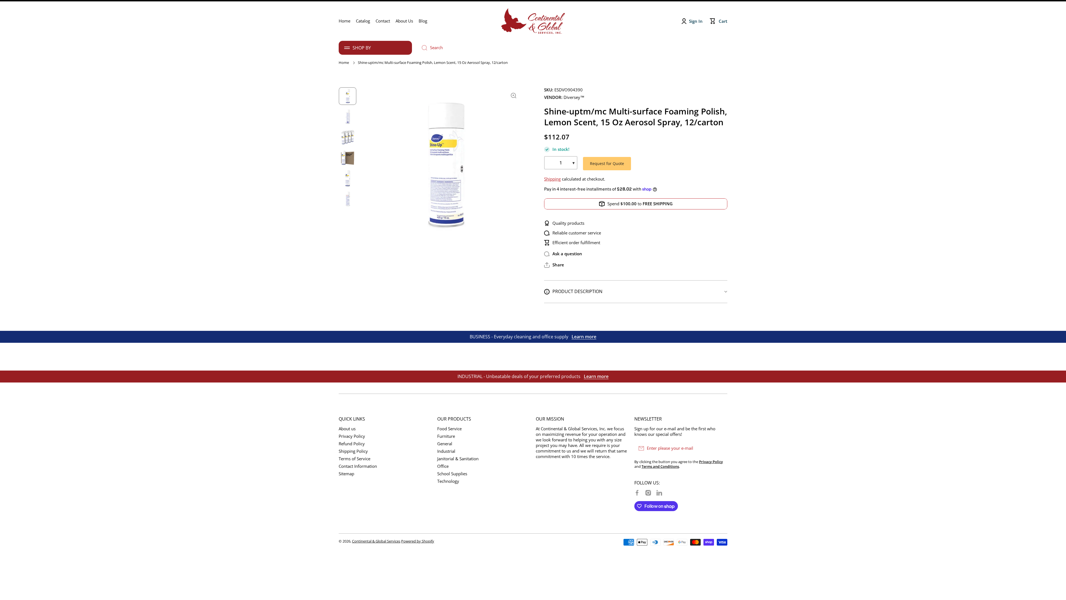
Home (344, 62)
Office (443, 466)
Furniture (446, 436)
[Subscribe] (720, 448)
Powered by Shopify (417, 541)
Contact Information (358, 466)
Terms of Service (354, 459)
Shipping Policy (353, 451)
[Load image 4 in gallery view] (347, 158)
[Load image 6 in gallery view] (347, 199)
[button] (554, 265)
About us (347, 429)
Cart (723, 21)
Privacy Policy (352, 436)
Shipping (552, 179)
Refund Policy (352, 444)
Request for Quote (607, 163)
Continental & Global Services (376, 541)
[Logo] (533, 21)
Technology (448, 481)
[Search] (422, 48)
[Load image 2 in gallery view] (347, 117)
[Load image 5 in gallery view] (347, 178)
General (444, 444)
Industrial (446, 451)
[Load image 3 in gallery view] (347, 137)
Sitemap (346, 474)
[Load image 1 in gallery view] (347, 96)
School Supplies (452, 474)
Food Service (449, 429)
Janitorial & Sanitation (458, 459)
